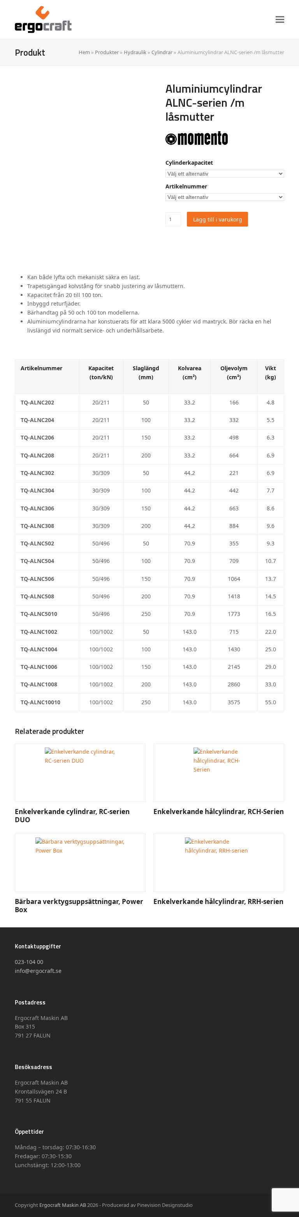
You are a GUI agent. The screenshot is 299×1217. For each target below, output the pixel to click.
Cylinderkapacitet (189, 162)
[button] (280, 19)
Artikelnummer (186, 186)
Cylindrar (161, 52)
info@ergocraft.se (38, 970)
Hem (84, 52)
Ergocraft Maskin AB (62, 1204)
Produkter (107, 52)
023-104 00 (29, 962)
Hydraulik (135, 52)
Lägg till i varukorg (217, 219)
